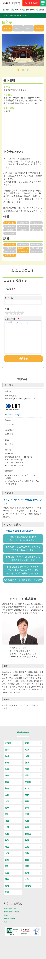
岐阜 (7, 808)
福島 (7, 762)
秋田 (7, 756)
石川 (7, 795)
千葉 (27, 775)
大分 (27, 879)
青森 (27, 743)
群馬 (27, 769)
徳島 (27, 853)
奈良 (7, 834)
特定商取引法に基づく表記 (11, 911)
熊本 (7, 879)
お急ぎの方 (33, 3)
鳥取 (7, 840)
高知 (7, 866)
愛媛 (27, 860)
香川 (7, 860)
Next (45, 52)
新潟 (7, 788)
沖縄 (7, 892)
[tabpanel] (23, 50)
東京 (7, 782)
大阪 (7, 827)
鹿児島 (28, 885)
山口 (7, 853)
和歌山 (28, 834)
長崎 (27, 873)
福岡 (27, 866)
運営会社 (6, 915)
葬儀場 (41, 10)
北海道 (8, 743)
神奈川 (28, 782)
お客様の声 (30, 10)
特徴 (7, 10)
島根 (27, 840)
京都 (27, 821)
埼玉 (7, 775)
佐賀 (7, 873)
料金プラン (19, 10)
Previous (1, 52)
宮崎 (7, 885)
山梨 (7, 801)
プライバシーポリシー (10, 908)
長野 (27, 801)
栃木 (7, 769)
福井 (27, 795)
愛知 (7, 814)
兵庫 (27, 827)
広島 (27, 847)
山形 (27, 756)
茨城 (27, 762)
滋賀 (7, 821)
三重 (27, 814)
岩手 (7, 749)
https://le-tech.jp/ (13, 414)
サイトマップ (7, 922)
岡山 (7, 847)
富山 (27, 788)
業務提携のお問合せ (9, 918)
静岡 (27, 808)
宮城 (27, 749)
